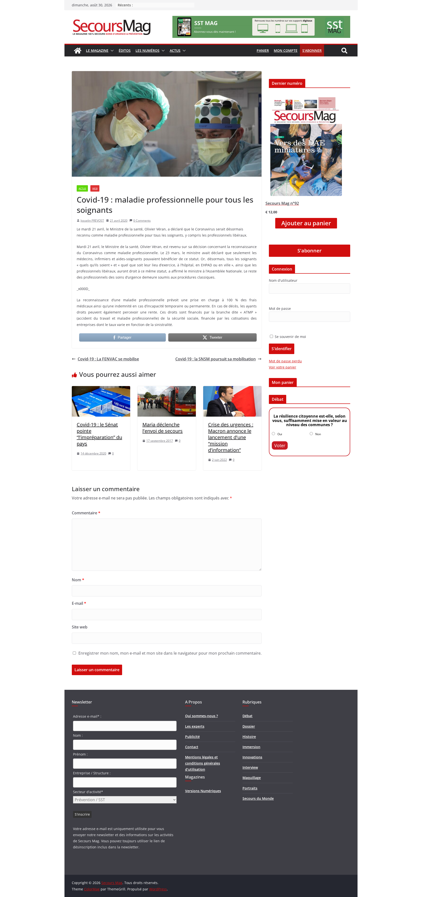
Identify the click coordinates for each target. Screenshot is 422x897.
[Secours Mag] (78, 50)
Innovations (252, 757)
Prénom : (80, 754)
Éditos (125, 50)
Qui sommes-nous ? (201, 715)
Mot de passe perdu (285, 361)
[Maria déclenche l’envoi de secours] (166, 389)
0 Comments (142, 220)
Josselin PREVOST (92, 220)
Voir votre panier (282, 367)
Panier (263, 50)
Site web (79, 627)
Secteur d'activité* (88, 791)
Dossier (249, 726)
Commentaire (86, 513)
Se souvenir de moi (290, 336)
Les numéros (147, 50)
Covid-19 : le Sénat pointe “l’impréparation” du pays (99, 434)
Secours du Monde (258, 798)
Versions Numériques (203, 791)
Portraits (250, 788)
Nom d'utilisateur (283, 280)
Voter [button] (279, 445)
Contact (191, 747)
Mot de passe (280, 308)
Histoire (249, 736)
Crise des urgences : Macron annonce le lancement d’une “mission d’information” (230, 437)
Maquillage (252, 777)
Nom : (78, 735)
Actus (175, 50)
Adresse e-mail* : (87, 716)
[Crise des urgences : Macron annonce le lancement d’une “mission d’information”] (232, 389)
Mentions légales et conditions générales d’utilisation (202, 763)
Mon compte (285, 50)
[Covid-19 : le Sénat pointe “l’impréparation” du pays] (101, 389)
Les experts (194, 726)
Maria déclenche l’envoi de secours (162, 427)
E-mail (79, 603)
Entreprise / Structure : (92, 773)
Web (94, 188)
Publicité (192, 736)
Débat (248, 715)
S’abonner (312, 50)
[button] (111, 50)
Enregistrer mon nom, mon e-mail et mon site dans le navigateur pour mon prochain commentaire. (170, 653)
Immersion (251, 747)
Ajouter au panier (306, 223)
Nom (78, 580)
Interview (250, 767)
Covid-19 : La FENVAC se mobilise (108, 359)
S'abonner (309, 250)
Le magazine (97, 50)
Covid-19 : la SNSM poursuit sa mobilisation (215, 359)
